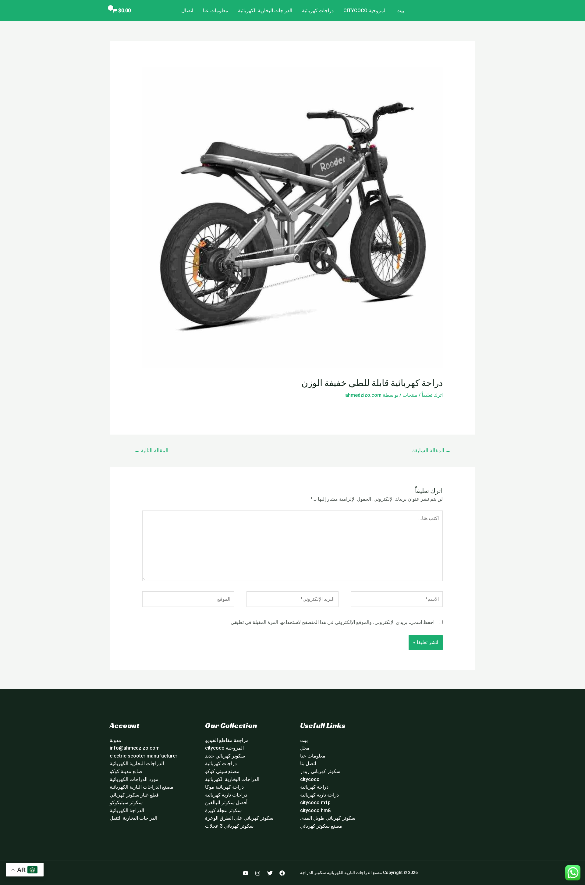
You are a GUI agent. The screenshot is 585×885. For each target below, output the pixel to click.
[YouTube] (245, 873)
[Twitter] (270, 873)
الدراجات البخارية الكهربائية (265, 10)
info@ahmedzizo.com (135, 748)
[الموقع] (188, 600)
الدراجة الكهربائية (127, 810)
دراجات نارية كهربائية (226, 795)
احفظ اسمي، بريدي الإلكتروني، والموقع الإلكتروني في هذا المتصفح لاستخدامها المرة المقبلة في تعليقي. (331, 622)
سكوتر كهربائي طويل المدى (327, 818)
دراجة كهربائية (314, 787)
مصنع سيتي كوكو (222, 771)
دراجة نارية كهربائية (319, 795)
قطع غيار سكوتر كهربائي (134, 795)
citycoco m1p (315, 802)
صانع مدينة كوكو (126, 771)
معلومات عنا (215, 10)
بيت (400, 10)
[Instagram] (258, 873)
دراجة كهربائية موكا (224, 787)
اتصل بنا (308, 763)
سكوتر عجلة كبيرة (223, 810)
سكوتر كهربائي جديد (225, 756)
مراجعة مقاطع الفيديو (227, 740)
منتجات (409, 395)
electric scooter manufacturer (143, 756)
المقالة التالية (151, 450)
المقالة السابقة (431, 450)
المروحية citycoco (365, 10)
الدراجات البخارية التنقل (133, 818)
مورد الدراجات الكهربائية (134, 779)
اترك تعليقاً (432, 395)
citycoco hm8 (315, 810)
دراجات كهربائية (318, 10)
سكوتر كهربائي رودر (320, 771)
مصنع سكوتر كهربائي (321, 826)
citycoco (310, 779)
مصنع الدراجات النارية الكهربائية (141, 787)
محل (305, 748)
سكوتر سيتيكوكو (126, 802)
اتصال (187, 10)
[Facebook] (282, 873)
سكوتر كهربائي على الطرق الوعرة (239, 818)
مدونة (115, 740)
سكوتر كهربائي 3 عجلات (229, 826)
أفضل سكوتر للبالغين (226, 802)
